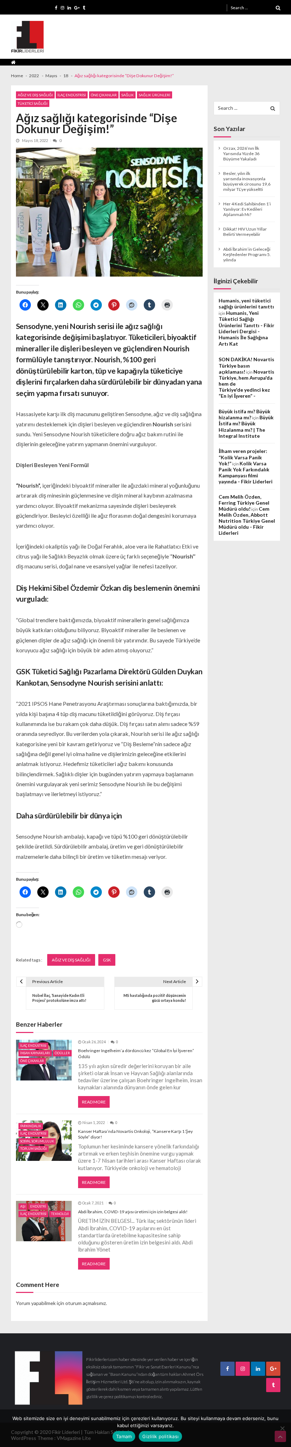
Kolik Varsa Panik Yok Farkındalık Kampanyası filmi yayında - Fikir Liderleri (246, 472)
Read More (94, 1102)
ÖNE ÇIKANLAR (104, 95)
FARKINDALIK (30, 1126)
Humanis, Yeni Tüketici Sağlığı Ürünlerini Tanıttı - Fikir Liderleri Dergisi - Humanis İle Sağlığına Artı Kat (246, 328)
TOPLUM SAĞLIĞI (33, 1149)
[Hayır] (282, 1428)
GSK (107, 960)
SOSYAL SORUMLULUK (37, 1141)
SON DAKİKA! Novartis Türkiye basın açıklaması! (246, 365)
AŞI (23, 1206)
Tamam (124, 1436)
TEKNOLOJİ (60, 1214)
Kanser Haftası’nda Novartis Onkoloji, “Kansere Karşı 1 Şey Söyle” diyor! (135, 1134)
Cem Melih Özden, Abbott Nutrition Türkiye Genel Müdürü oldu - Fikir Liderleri (247, 521)
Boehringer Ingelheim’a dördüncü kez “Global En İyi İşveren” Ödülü (136, 1053)
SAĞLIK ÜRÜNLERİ (154, 95)
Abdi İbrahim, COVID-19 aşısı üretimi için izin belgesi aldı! (133, 1211)
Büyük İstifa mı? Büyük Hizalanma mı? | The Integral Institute (246, 426)
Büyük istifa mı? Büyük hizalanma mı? (244, 414)
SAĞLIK (127, 95)
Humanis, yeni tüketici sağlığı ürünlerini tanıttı (246, 303)
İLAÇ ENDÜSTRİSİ (71, 95)
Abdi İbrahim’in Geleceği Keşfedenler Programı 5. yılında (247, 254)
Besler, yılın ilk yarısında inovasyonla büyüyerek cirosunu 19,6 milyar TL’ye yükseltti (246, 181)
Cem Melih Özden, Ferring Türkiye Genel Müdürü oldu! (244, 503)
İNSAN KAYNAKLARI (35, 1053)
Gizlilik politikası (160, 1436)
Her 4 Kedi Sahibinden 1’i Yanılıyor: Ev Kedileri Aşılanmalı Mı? (247, 209)
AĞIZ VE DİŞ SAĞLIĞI (35, 95)
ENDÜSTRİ (38, 1206)
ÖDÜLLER (62, 1053)
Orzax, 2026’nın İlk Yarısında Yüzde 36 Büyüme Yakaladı (241, 153)
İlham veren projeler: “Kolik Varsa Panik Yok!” (243, 457)
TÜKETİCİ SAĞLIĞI (33, 103)
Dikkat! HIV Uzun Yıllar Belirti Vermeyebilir (245, 231)
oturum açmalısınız (85, 1303)
